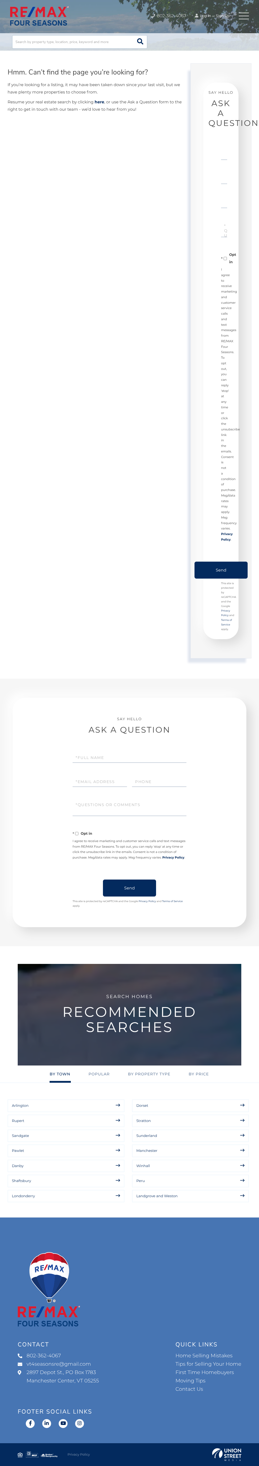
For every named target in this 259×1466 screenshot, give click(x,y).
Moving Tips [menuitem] (191, 1381)
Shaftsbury (21, 1180)
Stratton (143, 1120)
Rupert (18, 1120)
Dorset (142, 1105)
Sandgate (20, 1135)
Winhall (143, 1166)
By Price (199, 1074)
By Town (60, 1074)
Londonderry (23, 1196)
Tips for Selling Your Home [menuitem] (208, 1364)
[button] (140, 42)
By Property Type (149, 1074)
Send (221, 570)
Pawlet (18, 1150)
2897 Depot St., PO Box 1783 (63, 1376)
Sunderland (146, 1135)
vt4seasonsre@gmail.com (59, 1364)
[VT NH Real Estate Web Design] (226, 1454)
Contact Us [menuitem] (189, 1389)
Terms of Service (172, 901)
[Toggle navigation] (244, 16)
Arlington (20, 1105)
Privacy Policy (173, 858)
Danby (18, 1166)
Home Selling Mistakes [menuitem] (204, 1356)
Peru (140, 1180)
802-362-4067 (171, 15)
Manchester (146, 1150)
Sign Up (223, 15)
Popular (99, 1074)
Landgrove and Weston (157, 1196)
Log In (205, 15)
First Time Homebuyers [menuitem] (205, 1372)
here (99, 102)
